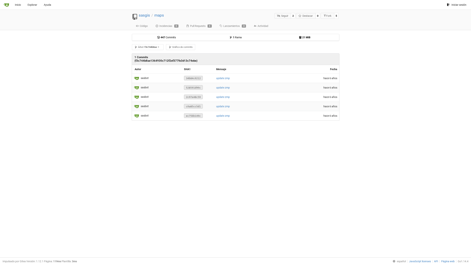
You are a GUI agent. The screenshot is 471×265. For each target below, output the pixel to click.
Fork (328, 15)
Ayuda (47, 4)
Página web (448, 261)
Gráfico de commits (182, 47)
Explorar (32, 4)
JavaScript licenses (420, 261)
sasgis (144, 15)
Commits (168, 37)
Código (144, 25)
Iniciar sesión (458, 4)
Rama (237, 37)
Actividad (263, 25)
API (436, 261)
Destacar (307, 15)
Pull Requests (200, 25)
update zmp (223, 78)
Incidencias (168, 25)
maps (159, 15)
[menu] (398, 261)
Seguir (284, 15)
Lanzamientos (234, 25)
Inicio (18, 4)
